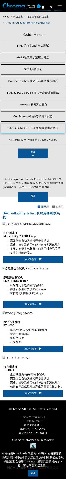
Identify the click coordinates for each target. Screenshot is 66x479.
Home (6, 17)
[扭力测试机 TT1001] (16, 357)
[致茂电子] (19, 5)
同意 (33, 473)
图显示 (45, 207)
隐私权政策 (33, 421)
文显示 (59, 207)
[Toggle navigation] (59, 7)
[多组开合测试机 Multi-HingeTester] (25, 268)
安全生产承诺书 (33, 417)
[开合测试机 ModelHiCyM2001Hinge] (27, 224)
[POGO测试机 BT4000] (18, 313)
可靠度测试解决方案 (38, 17)
